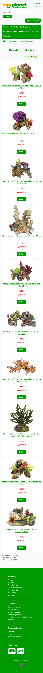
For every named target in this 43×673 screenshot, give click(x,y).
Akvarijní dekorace (26, 41)
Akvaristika (35, 31)
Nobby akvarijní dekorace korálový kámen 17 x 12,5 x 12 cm (21, 285)
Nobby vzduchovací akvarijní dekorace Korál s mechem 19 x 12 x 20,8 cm (21, 435)
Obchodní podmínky (15, 615)
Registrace (37, 6)
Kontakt (11, 620)
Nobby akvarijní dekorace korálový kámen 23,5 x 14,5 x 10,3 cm (21, 380)
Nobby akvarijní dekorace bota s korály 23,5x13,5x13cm (21, 530)
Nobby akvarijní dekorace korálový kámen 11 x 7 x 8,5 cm (21, 87)
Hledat (7, 16)
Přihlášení (37, 3)
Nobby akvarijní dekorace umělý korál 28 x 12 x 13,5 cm (21, 332)
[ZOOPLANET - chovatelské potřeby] (15, 5)
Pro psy (5, 27)
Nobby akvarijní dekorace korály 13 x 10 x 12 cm (21, 133)
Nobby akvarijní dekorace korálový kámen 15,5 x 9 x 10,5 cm (21, 182)
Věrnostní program (14, 612)
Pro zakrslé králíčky (10, 31)
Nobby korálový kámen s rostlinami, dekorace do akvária (21, 483)
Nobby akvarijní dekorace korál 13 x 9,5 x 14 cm (21, 236)
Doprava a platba (14, 607)
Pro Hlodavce (25, 27)
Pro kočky (14, 27)
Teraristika (6, 36)
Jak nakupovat (13, 610)
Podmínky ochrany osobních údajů (20, 617)
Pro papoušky (24, 31)
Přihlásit (11, 632)
